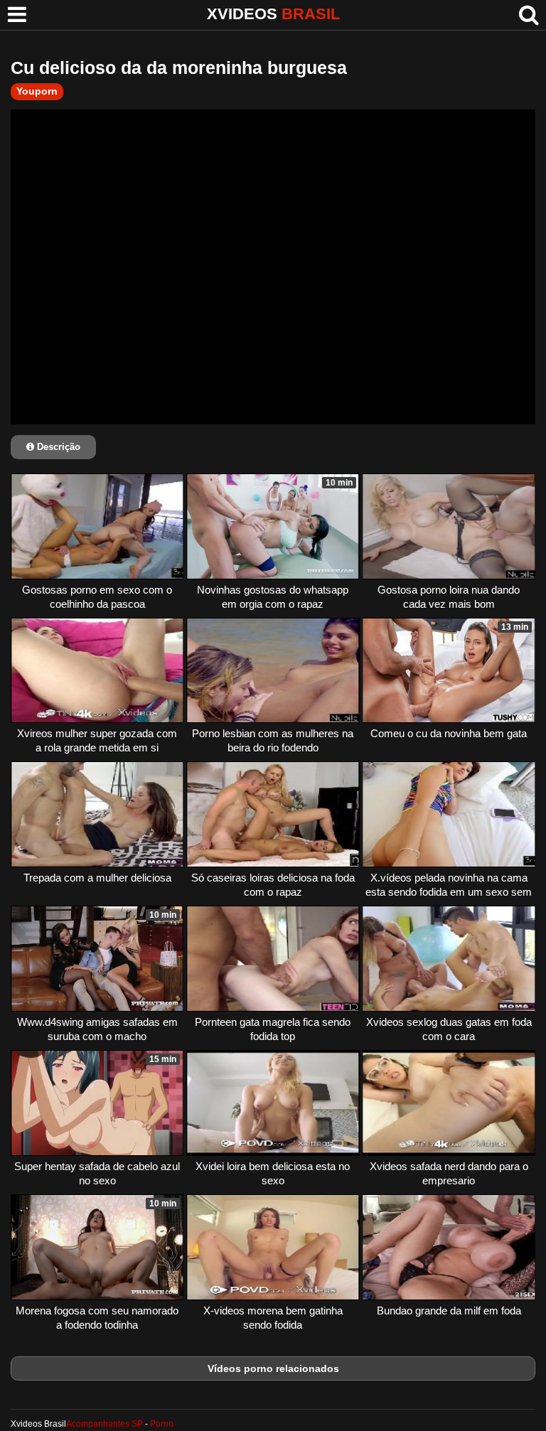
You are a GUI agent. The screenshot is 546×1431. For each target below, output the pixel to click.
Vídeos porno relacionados (273, 1368)
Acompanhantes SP (104, 1424)
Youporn (37, 91)
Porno (161, 1424)
